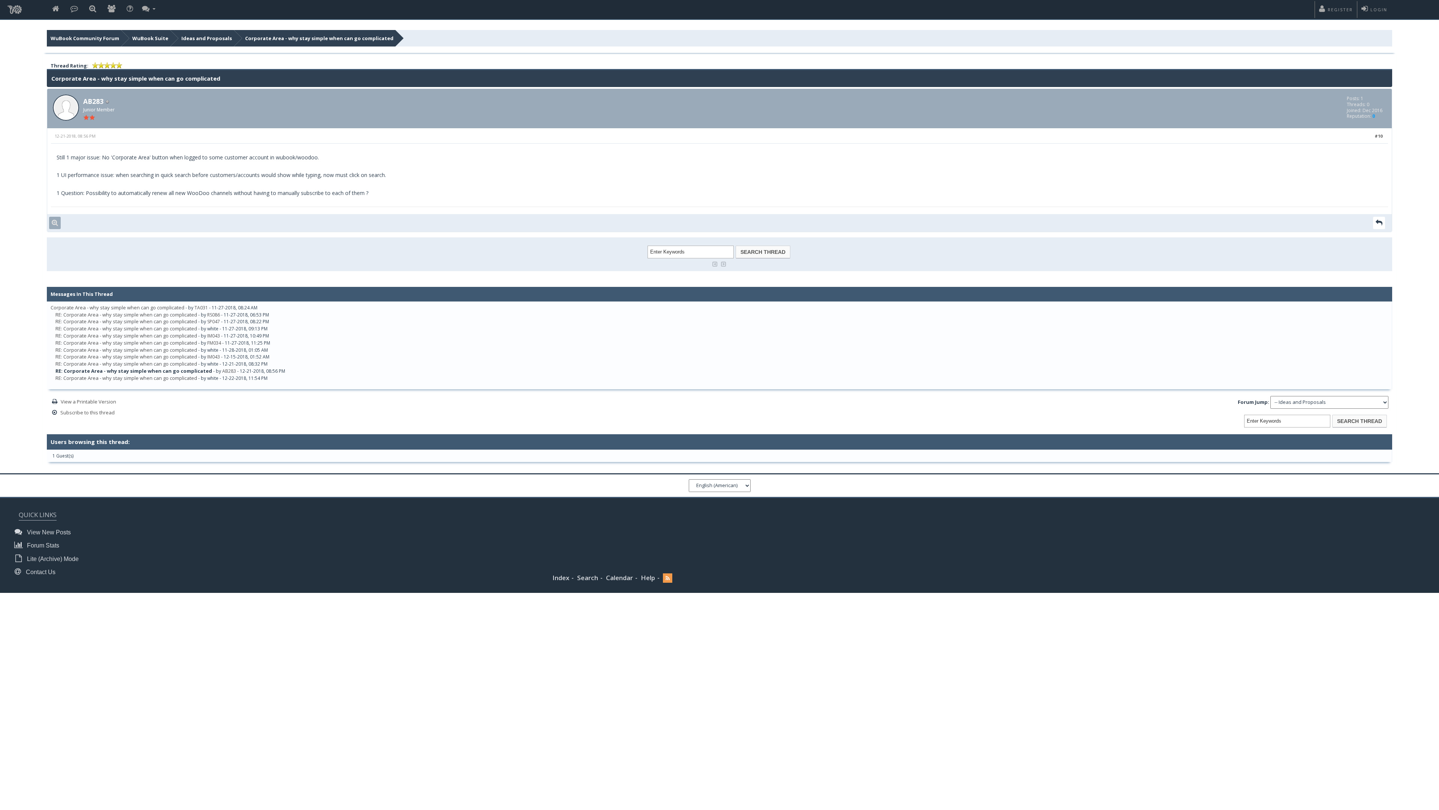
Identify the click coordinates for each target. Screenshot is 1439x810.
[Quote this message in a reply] (1379, 223)
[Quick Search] (92, 9)
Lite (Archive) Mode (52, 559)
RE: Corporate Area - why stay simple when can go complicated (126, 314)
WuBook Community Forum (85, 38)
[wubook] (14, 7)
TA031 (201, 307)
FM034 (214, 343)
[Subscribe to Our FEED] (667, 578)
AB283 (93, 101)
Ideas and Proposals (206, 38)
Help (648, 577)
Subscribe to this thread (87, 412)
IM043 (213, 336)
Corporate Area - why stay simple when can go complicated (319, 38)
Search (587, 577)
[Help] (130, 9)
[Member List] (111, 9)
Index (560, 577)
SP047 (213, 321)
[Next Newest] (723, 263)
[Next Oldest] (715, 263)
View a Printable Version (88, 401)
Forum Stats (42, 545)
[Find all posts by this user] (55, 223)
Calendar (619, 577)
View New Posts (48, 532)
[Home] (55, 9)
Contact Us (39, 572)
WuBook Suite (150, 38)
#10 (1378, 136)
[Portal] (74, 9)
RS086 (213, 315)
